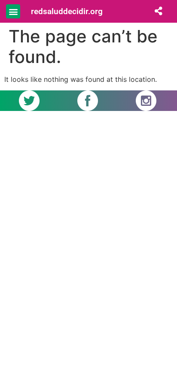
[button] (13, 11)
